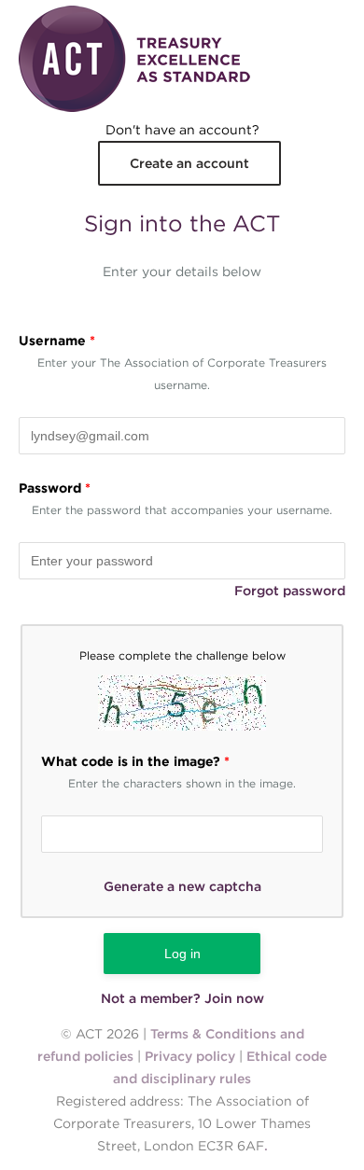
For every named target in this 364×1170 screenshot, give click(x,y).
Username (57, 340)
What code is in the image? (135, 761)
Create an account (189, 163)
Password (55, 488)
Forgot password (289, 590)
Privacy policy (190, 1056)
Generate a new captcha (182, 886)
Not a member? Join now (182, 998)
